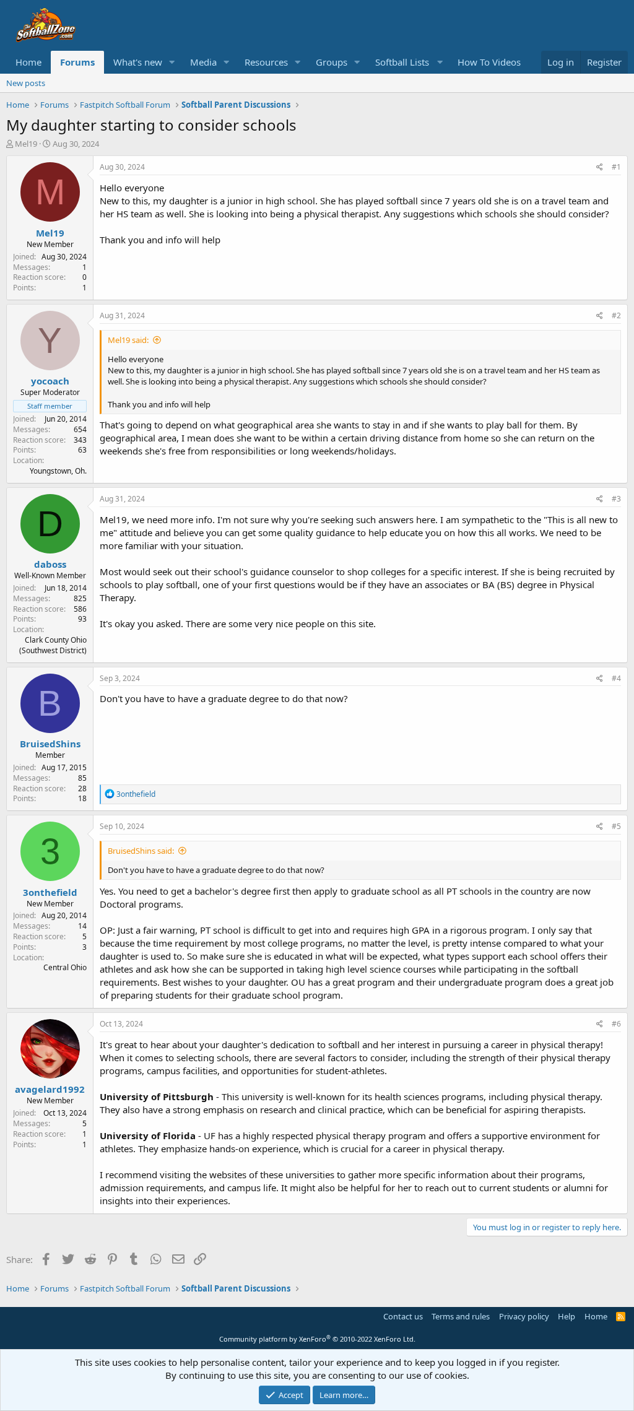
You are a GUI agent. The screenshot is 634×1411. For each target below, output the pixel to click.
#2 (616, 315)
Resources (266, 62)
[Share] (599, 167)
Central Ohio (65, 967)
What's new (137, 62)
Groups (331, 62)
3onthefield (50, 892)
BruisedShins (50, 743)
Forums (77, 62)
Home (28, 62)
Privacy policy (524, 1316)
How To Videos (489, 62)
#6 (616, 1023)
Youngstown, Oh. (58, 471)
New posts (25, 83)
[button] (172, 62)
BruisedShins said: (141, 850)
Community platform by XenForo (317, 1339)
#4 (616, 678)
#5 (616, 826)
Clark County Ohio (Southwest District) (53, 645)
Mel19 (26, 143)
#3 (616, 498)
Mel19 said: (128, 339)
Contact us (403, 1316)
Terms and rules (461, 1316)
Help (566, 1316)
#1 (616, 167)
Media (203, 62)
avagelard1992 (50, 1089)
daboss (50, 564)
